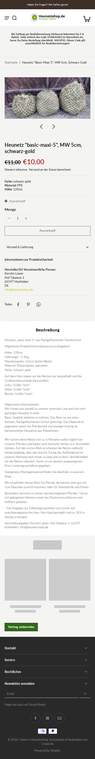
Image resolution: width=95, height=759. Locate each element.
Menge (10, 209)
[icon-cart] (85, 17)
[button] (47, 231)
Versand (34, 169)
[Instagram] (47, 718)
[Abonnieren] (84, 693)
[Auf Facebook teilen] (18, 304)
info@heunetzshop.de (19, 289)
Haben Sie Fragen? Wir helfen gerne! (47, 4)
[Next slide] (54, 127)
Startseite (11, 62)
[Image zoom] (47, 98)
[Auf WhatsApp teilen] (38, 304)
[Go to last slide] (41, 127)
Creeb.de (47, 744)
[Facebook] (35, 718)
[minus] (9, 218)
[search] (14, 17)
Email (10, 693)
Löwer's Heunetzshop (34, 739)
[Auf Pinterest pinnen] (28, 304)
